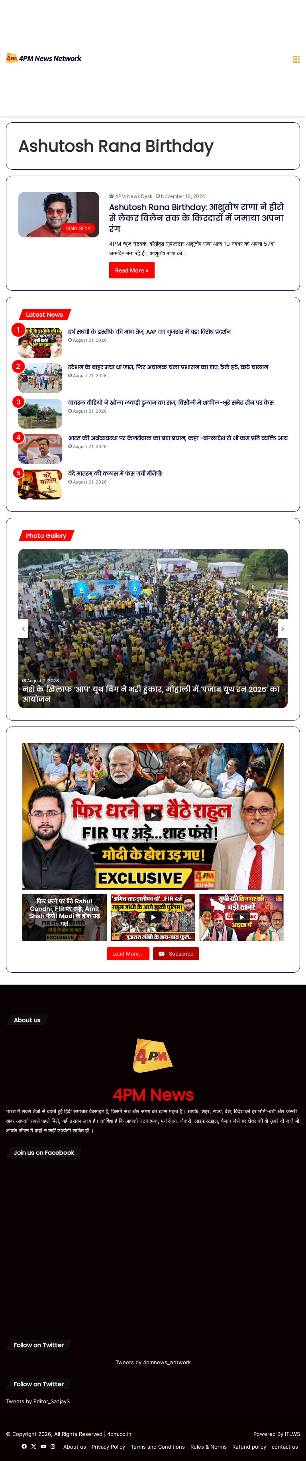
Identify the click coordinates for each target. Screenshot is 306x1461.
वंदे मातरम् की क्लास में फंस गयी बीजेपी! (117, 474)
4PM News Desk (134, 196)
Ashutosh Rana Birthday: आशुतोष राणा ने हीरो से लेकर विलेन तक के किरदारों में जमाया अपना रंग (196, 218)
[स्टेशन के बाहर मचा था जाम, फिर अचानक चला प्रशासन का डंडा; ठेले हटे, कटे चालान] (40, 378)
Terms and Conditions (158, 1446)
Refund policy (249, 1446)
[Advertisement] (184, 60)
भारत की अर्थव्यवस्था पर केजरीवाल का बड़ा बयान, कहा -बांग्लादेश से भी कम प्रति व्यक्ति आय (178, 438)
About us (74, 1446)
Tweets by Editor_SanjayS (38, 1401)
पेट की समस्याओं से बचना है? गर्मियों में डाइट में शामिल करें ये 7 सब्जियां (140, 699)
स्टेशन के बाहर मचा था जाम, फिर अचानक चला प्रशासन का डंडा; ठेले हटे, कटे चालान (168, 367)
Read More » (132, 270)
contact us (285, 1446)
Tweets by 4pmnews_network (153, 1362)
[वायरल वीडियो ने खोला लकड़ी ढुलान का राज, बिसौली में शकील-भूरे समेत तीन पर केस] (40, 414)
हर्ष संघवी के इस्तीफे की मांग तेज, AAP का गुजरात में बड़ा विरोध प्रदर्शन (149, 332)
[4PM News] (44, 58)
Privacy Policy (108, 1446)
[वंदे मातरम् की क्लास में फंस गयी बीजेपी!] (40, 484)
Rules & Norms (208, 1446)
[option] (153, 628)
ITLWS (292, 1434)
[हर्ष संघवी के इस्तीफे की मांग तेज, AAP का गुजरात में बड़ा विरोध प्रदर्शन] (40, 343)
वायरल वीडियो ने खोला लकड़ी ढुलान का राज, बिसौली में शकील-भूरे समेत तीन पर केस (171, 403)
